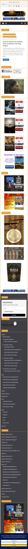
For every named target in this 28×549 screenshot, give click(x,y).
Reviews (3, 391)
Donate (4, 417)
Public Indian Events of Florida (11, 352)
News (2, 374)
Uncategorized (4, 496)
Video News (5, 485)
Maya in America (6, 336)
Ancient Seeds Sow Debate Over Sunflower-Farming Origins (13, 43)
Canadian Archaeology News (9, 466)
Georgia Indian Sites (5, 459)
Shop (2, 399)
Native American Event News (9, 385)
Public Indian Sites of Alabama (11, 341)
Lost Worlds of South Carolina (9, 368)
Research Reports (5, 393)
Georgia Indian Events (6, 456)
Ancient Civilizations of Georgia (8, 439)
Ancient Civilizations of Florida (8, 437)
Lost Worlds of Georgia (8, 358)
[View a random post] (25, 23)
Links (4, 420)
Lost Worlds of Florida (8, 344)
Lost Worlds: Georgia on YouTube (12, 4)
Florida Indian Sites (5, 448)
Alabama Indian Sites (6, 434)
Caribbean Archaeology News (9, 387)
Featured (3, 442)
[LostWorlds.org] (3, 23)
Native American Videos (8, 406)
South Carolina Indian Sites (7, 491)
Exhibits (3, 334)
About (2, 410)
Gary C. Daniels (14, 39)
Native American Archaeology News (9, 36)
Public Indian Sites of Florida (10, 355)
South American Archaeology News (10, 382)
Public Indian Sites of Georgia (10, 365)
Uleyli (2, 494)
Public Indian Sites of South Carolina (12, 371)
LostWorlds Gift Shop (7, 401)
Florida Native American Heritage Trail (12, 349)
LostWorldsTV (4, 396)
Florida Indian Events (6, 445)
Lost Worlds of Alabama (8, 339)
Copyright (5, 414)
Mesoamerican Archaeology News (9, 34)
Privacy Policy (6, 422)
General (3, 453)
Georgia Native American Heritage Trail (12, 360)
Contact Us (5, 412)
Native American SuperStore (9, 404)
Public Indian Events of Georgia (11, 363)
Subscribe (14, 315)
